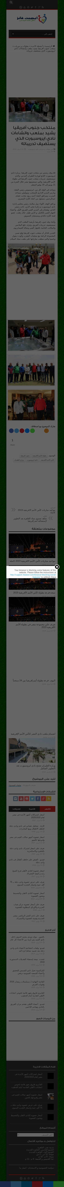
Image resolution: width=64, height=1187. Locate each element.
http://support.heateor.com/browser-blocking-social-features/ (33, 576)
